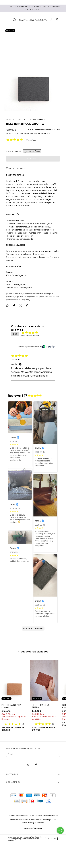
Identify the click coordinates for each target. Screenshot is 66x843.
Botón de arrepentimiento (33, 823)
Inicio (8, 119)
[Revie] (48, 346)
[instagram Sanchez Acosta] (28, 765)
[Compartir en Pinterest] (27, 305)
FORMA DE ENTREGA (13, 151)
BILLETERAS (16, 119)
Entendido (51, 839)
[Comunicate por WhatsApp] (60, 830)
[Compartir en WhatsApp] (7, 305)
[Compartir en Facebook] (14, 305)
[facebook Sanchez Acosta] (36, 765)
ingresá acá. (52, 820)
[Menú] (8, 20)
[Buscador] (14, 20)
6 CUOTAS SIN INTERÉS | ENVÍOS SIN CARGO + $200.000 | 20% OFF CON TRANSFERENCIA (33, 8)
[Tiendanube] (33, 829)
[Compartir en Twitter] (20, 305)
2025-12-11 (17, 359)
